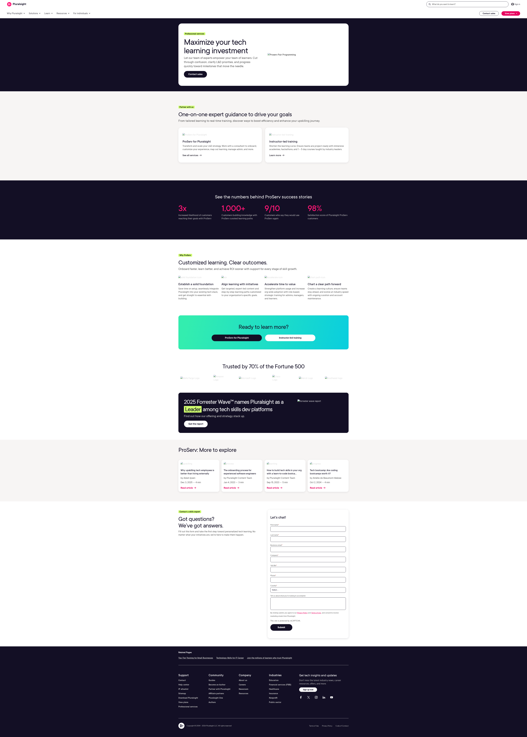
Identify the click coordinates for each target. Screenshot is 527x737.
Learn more (275, 155)
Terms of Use (316, 613)
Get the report (195, 424)
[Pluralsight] (16, 4)
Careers (242, 685)
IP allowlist (183, 689)
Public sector (275, 702)
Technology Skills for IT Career (230, 658)
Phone (273, 575)
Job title (273, 565)
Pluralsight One (216, 698)
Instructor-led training (290, 338)
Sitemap (182, 693)
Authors (212, 702)
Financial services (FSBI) (280, 685)
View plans (183, 702)
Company (274, 555)
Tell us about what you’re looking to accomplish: (288, 596)
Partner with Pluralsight (219, 689)
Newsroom (243, 689)
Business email (276, 545)
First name (274, 525)
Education (273, 680)
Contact (182, 680)
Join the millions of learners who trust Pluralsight (269, 658)
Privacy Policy (302, 613)
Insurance (273, 693)
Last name (274, 535)
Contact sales (489, 13)
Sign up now (308, 689)
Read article (187, 488)
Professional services (188, 707)
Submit (281, 627)
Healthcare (274, 689)
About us (243, 680)
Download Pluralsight (188, 698)
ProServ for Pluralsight (237, 338)
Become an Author (217, 685)
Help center (183, 685)
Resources (243, 693)
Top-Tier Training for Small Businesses (195, 658)
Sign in (517, 4)
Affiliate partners (216, 693)
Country (273, 586)
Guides (212, 680)
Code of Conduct (342, 726)
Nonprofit (273, 698)
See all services (191, 155)
